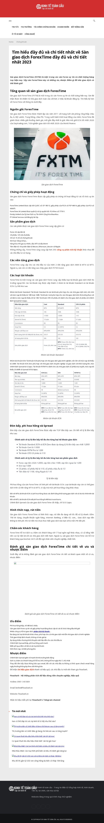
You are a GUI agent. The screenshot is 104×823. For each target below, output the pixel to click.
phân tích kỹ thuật (42, 631)
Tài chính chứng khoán (44, 27)
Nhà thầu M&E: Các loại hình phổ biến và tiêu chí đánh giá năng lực (39, 751)
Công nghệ (30, 34)
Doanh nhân (63, 27)
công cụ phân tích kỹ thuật (69, 249)
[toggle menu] (10, 21)
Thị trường (26, 27)
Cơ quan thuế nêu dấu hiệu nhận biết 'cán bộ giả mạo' (34, 741)
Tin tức (15, 27)
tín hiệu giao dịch (26, 669)
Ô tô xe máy (17, 34)
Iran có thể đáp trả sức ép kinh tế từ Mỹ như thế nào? (34, 721)
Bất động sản (77, 27)
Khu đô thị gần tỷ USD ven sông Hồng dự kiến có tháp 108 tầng (38, 761)
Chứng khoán (21, 42)
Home (11, 42)
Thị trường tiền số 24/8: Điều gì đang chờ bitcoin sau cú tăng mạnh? (39, 731)
